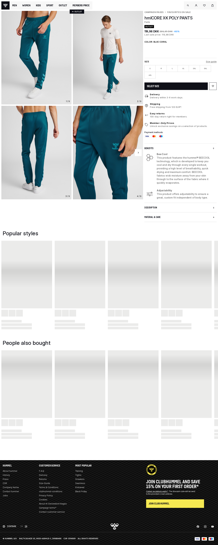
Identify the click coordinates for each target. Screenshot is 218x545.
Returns (43, 479)
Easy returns (157, 113)
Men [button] (14, 5)
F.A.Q (41, 471)
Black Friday (81, 491)
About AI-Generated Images (53, 503)
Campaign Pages (154, 12)
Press (6, 479)
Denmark (11, 526)
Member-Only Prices (162, 123)
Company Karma (11, 487)
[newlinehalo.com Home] (5, 5)
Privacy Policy (46, 495)
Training (79, 471)
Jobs (5, 495)
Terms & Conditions (48, 487)
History (6, 475)
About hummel (10, 471)
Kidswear (79, 487)
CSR (5, 483)
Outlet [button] (63, 5)
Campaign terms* (47, 507)
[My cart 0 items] (212, 5)
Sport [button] (49, 5)
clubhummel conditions (50, 491)
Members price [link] (81, 5)
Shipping (155, 104)
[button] (188, 5)
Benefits (148, 148)
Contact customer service (52, 512)
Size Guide (44, 483)
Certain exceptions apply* (157, 491)
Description (150, 207)
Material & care (152, 217)
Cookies (43, 499)
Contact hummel (11, 491)
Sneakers (79, 479)
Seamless (80, 483)
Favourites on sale (179, 12)
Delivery (155, 94)
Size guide (211, 61)
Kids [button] (38, 5)
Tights (78, 475)
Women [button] (26, 5)
